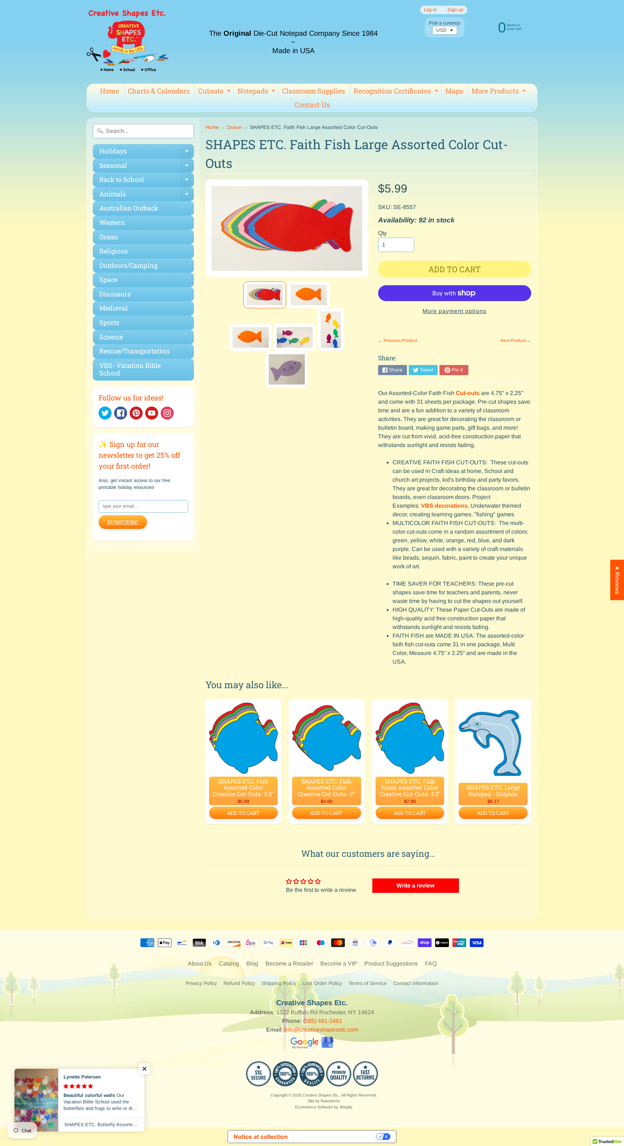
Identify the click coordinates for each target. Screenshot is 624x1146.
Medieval (113, 308)
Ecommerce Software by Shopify (323, 1107)
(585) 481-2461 (322, 1021)
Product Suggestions (391, 963)
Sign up (455, 10)
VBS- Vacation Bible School (130, 369)
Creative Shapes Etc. (320, 1095)
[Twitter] (105, 413)
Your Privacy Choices (335, 1136)
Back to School (146, 181)
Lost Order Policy (322, 983)
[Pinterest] (136, 413)
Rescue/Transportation (134, 351)
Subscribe (122, 522)
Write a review (415, 885)
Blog (252, 963)
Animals (146, 195)
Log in (430, 10)
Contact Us (312, 104)
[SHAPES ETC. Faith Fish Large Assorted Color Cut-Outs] (264, 294)
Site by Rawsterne (324, 1101)
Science (111, 337)
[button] (144, 1068)
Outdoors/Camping (128, 265)
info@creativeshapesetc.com (321, 1029)
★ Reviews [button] (617, 579)
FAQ (431, 963)
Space (108, 279)
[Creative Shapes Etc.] (128, 42)
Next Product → (515, 340)
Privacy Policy (201, 983)
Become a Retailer (289, 963)
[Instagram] (167, 413)
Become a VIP (338, 963)
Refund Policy (239, 983)
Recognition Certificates (397, 92)
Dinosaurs (115, 294)
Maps (454, 90)
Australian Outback (128, 208)
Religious (113, 251)
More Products (500, 92)
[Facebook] (120, 413)
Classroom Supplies (313, 90)
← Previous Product (397, 340)
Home (109, 90)
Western (112, 222)
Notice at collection (261, 1136)
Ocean (108, 237)
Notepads (257, 92)
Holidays (146, 153)
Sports (109, 322)
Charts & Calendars (159, 90)
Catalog (229, 963)
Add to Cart (243, 812)
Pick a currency (444, 23)
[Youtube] (151, 413)
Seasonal (146, 167)
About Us (200, 963)
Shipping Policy (278, 983)
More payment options (454, 311)
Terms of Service (367, 983)
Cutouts (215, 92)
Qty (382, 233)
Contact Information (415, 983)
